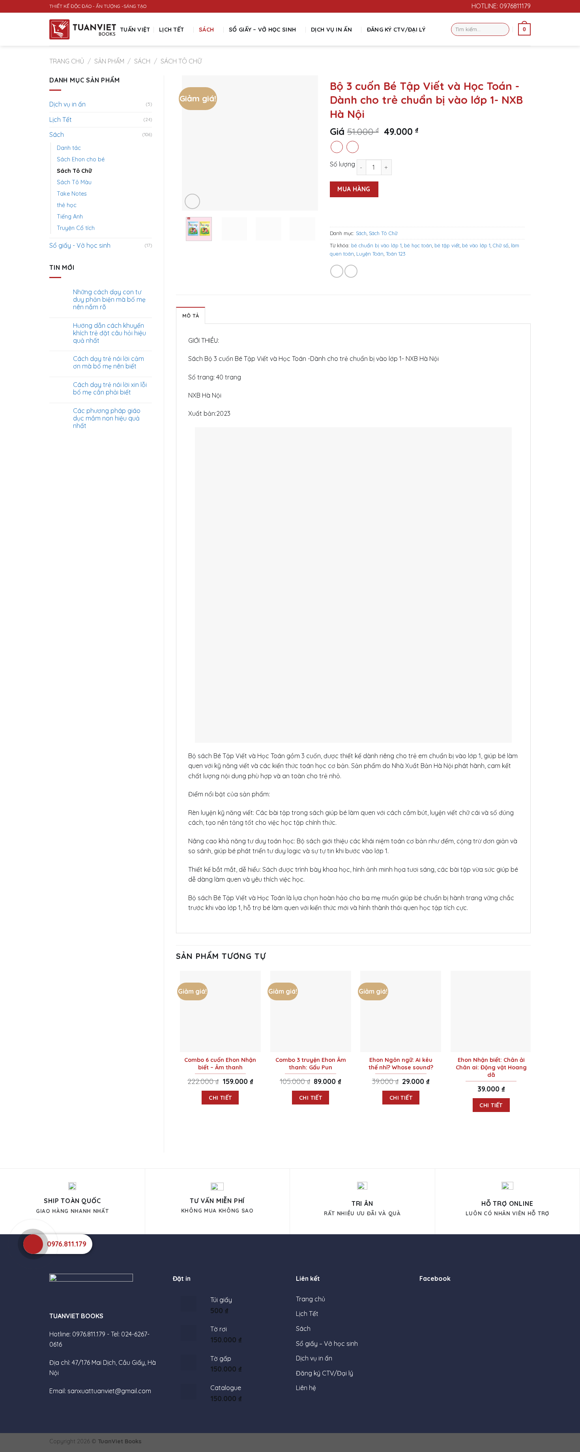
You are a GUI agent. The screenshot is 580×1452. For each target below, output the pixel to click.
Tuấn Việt (135, 29)
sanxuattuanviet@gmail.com (109, 1391)
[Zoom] (192, 201)
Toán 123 (396, 253)
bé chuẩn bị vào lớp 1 (376, 245)
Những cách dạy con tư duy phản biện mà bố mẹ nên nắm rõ (109, 299)
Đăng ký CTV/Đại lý (396, 29)
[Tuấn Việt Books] (82, 29)
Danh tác (69, 147)
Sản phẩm (109, 61)
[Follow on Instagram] (461, 6)
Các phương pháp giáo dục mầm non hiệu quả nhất (106, 418)
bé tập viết (447, 245)
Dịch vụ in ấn (331, 29)
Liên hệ (306, 1388)
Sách (206, 29)
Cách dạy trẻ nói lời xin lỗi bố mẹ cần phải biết (110, 388)
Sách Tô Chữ (181, 61)
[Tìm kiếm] (502, 29)
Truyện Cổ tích (76, 228)
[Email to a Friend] (350, 271)
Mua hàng (353, 189)
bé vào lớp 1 (476, 245)
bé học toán (418, 245)
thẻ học (67, 205)
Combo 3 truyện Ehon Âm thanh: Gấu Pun (310, 1063)
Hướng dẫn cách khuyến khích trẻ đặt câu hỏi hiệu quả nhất (109, 333)
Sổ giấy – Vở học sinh (262, 29)
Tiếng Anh (70, 216)
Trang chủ (66, 61)
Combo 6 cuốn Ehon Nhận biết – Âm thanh (220, 1063)
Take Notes (72, 193)
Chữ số (501, 245)
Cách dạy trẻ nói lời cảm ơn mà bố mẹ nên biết (108, 362)
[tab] (190, 315)
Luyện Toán (370, 253)
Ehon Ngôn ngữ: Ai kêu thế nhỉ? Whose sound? (401, 1063)
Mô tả (190, 315)
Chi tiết (220, 1097)
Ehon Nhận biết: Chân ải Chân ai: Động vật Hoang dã (491, 1067)
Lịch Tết (171, 29)
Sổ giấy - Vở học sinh (79, 245)
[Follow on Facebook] (453, 6)
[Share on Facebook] (336, 271)
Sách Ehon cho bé (81, 159)
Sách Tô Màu (74, 182)
